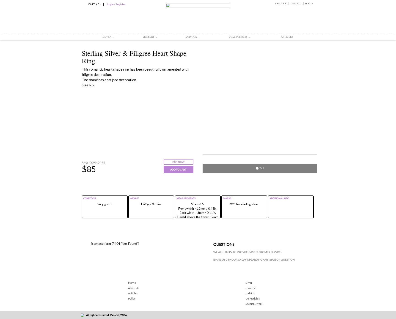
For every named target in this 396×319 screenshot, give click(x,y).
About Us (280, 3)
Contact (296, 3)
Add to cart (178, 169)
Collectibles (238, 36)
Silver (107, 36)
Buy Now (178, 161)
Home (132, 282)
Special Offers (254, 303)
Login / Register (116, 4)
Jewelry (149, 36)
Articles (287, 36)
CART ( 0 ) (94, 4)
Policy (309, 3)
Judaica (192, 36)
